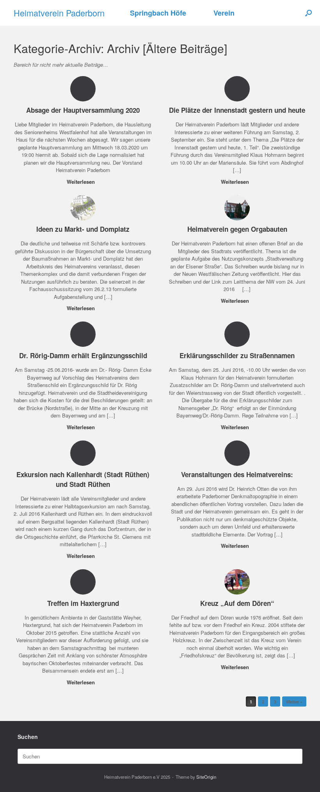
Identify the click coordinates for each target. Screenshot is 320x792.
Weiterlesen (81, 181)
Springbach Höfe (158, 13)
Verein (224, 13)
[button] (308, 13)
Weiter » (294, 702)
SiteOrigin (206, 777)
